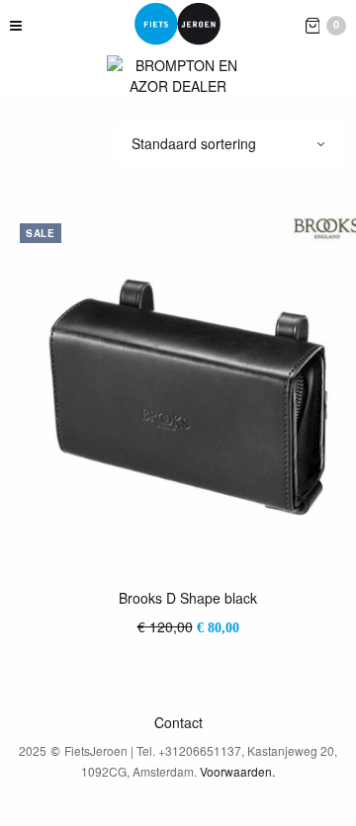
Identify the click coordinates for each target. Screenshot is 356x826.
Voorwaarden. (237, 771)
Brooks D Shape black (188, 598)
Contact (178, 722)
